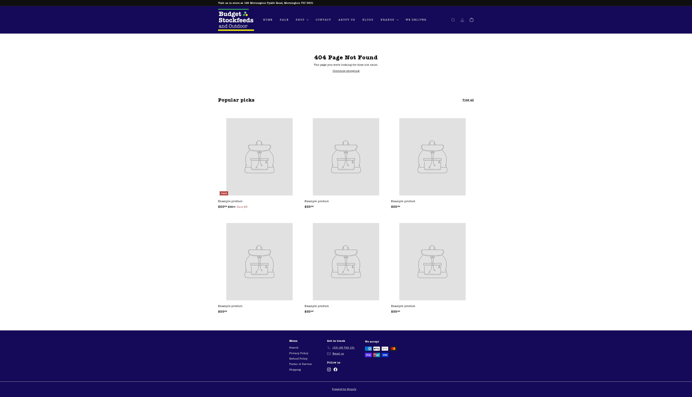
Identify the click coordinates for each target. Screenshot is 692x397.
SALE (284, 19)
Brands (388, 19)
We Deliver (416, 19)
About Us (346, 19)
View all (468, 100)
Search (294, 347)
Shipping (295, 369)
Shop (301, 19)
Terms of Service (300, 364)
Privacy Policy (298, 353)
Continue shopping (346, 71)
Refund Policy (298, 358)
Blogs (367, 19)
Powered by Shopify (344, 389)
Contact (323, 19)
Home (268, 19)
